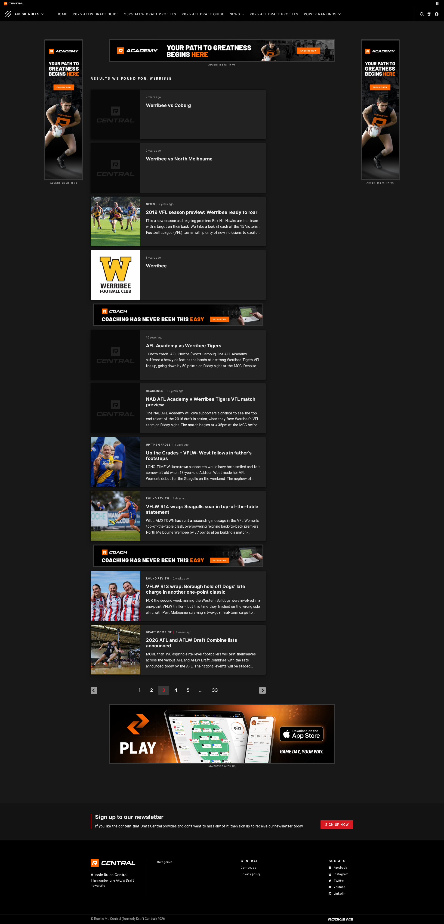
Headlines (154, 391)
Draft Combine (159, 632)
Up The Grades (158, 444)
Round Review (157, 498)
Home (61, 14)
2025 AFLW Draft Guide (96, 14)
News (235, 14)
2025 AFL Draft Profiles (274, 14)
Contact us (249, 867)
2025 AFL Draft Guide (203, 14)
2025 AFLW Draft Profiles (150, 14)
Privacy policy (251, 874)
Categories (165, 862)
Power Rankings (320, 14)
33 (215, 690)
